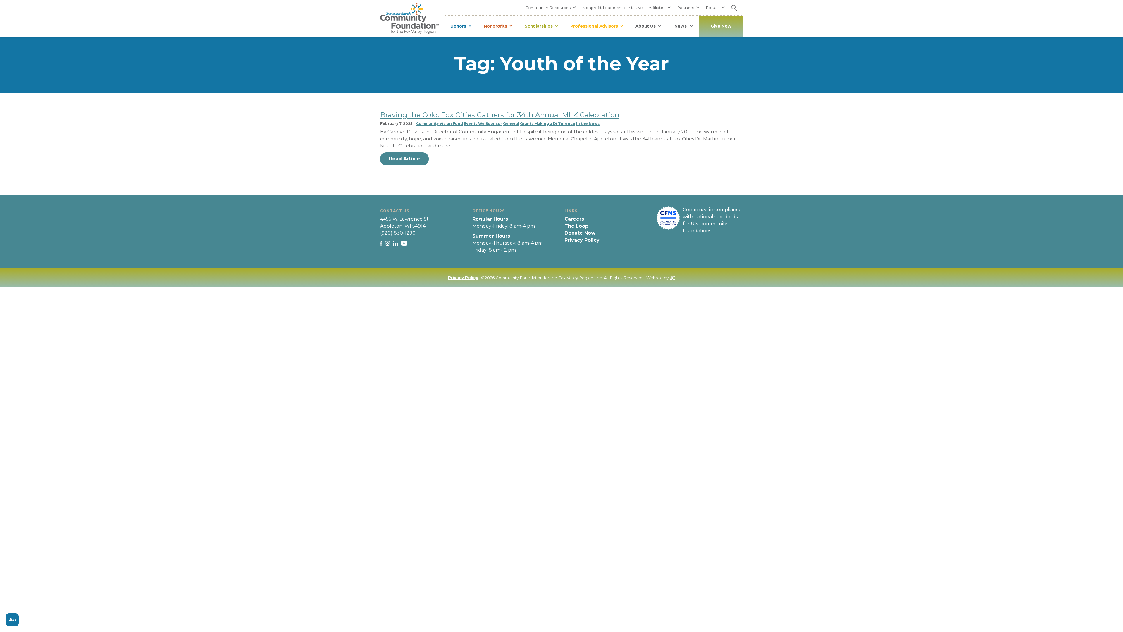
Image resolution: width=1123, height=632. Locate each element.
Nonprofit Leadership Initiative (612, 7)
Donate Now (579, 233)
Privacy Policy (582, 240)
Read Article (404, 159)
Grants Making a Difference (547, 123)
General (511, 123)
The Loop (576, 226)
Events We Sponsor (483, 123)
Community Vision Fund (439, 123)
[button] (550, 7)
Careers (574, 219)
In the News (588, 123)
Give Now (721, 26)
